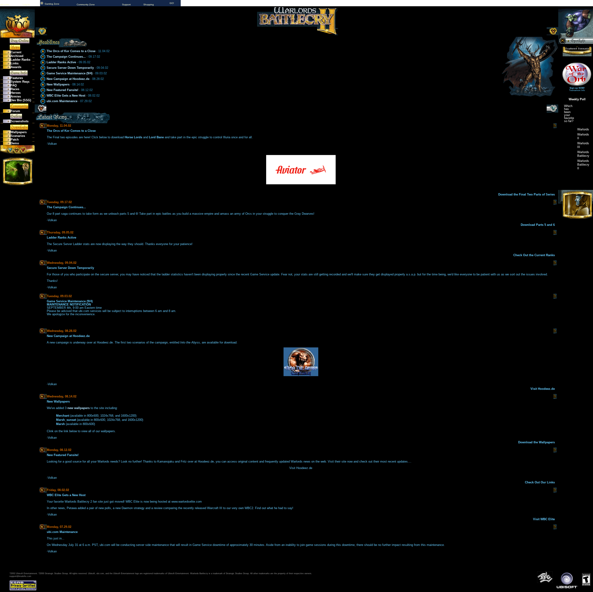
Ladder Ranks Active (61, 62)
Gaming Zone (52, 4)
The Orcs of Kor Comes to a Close (71, 51)
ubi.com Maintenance (62, 101)
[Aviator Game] (301, 183)
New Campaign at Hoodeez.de (68, 79)
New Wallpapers (58, 84)
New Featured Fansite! (62, 90)
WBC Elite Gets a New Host (66, 95)
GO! (172, 3)
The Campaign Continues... (66, 56)
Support (126, 4)
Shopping (148, 4)
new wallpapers (78, 408)
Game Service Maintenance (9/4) (69, 73)
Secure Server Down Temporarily (70, 67)
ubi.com (4, 4)
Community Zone (86, 4)
